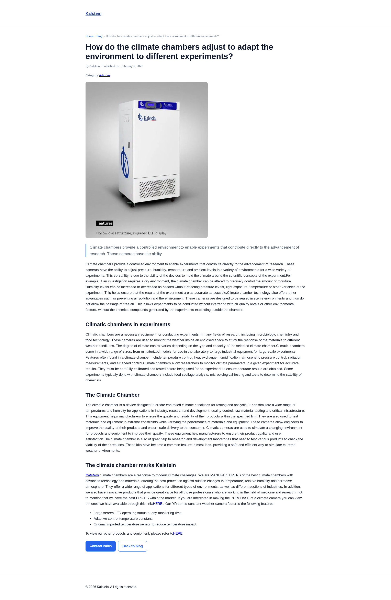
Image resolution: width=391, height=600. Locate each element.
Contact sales (101, 546)
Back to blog (132, 546)
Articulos (104, 75)
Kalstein (93, 13)
